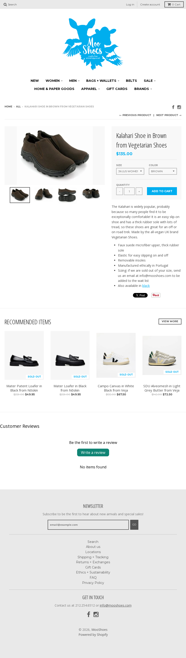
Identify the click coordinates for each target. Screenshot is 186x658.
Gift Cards (116, 89)
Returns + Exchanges (93, 562)
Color (153, 165)
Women (53, 81)
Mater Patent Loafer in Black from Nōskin (24, 388)
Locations (93, 552)
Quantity (123, 185)
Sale (148, 81)
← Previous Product (135, 115)
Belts (131, 81)
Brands (141, 89)
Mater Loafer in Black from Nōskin (70, 388)
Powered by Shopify (93, 634)
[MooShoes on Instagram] (179, 107)
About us (93, 547)
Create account (150, 4)
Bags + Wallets (101, 81)
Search (93, 542)
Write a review (93, 452)
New (35, 81)
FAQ (93, 578)
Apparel (89, 89)
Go (134, 524)
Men (73, 81)
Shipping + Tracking (93, 557)
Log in (130, 4)
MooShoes (99, 629)
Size (119, 165)
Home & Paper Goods (54, 89)
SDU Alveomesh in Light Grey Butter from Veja (161, 388)
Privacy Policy (93, 583)
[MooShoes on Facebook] (173, 107)
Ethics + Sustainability (93, 572)
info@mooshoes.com (116, 605)
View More (170, 321)
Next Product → (168, 115)
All (18, 106)
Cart (176, 4)
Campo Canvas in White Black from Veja (116, 388)
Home (8, 106)
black (146, 285)
